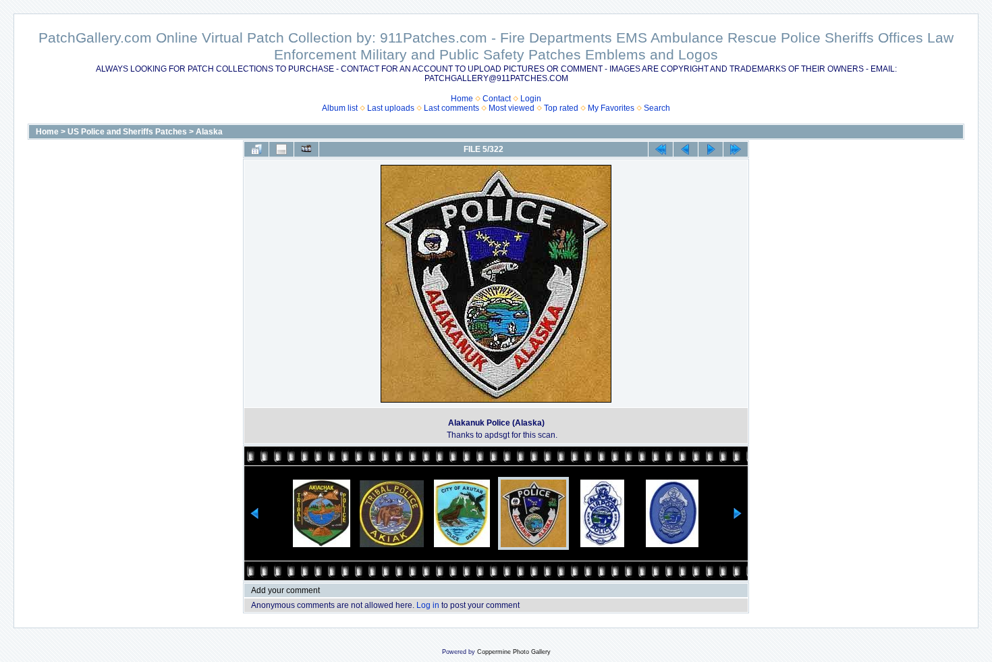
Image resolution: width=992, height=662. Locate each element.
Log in (427, 605)
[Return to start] (661, 149)
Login (530, 98)
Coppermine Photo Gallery (514, 651)
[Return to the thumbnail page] (256, 149)
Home (462, 98)
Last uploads (390, 108)
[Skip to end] (735, 149)
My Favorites (611, 108)
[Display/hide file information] (281, 149)
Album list (340, 108)
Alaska (209, 131)
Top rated (561, 108)
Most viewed (511, 108)
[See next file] (710, 149)
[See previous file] (685, 149)
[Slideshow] (306, 149)
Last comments (451, 108)
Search (657, 108)
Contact (497, 98)
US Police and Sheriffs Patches (127, 131)
